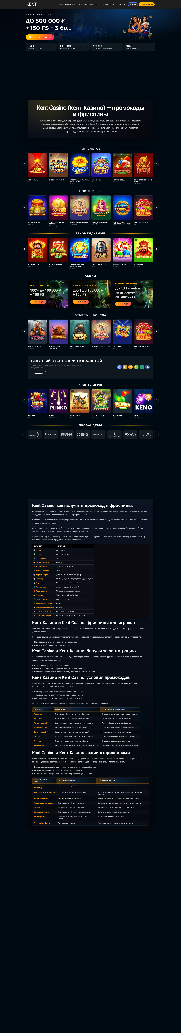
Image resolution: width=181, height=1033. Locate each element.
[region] (90, 168)
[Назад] (24, 164)
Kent (31, 4)
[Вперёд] (156, 164)
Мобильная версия (92, 4)
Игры (61, 4)
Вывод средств (108, 4)
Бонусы (120, 4)
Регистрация (70, 4)
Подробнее (38, 373)
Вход (80, 4)
